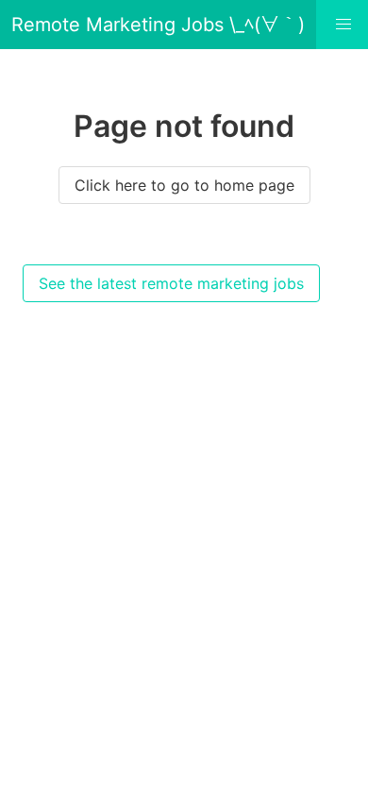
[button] (343, 24)
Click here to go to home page (184, 185)
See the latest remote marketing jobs (171, 283)
